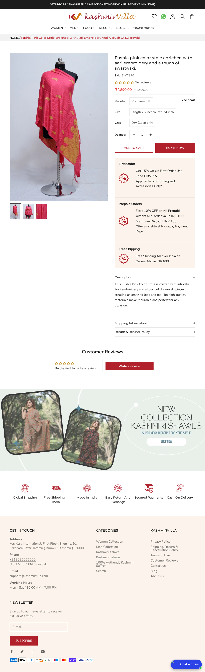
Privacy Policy (160, 541)
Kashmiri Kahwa (107, 552)
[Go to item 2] (28, 211)
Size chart (188, 100)
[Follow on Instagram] (32, 652)
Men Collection (107, 547)
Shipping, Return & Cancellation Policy (164, 548)
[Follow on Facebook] (12, 652)
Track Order (143, 28)
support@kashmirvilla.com (29, 576)
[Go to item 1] (15, 211)
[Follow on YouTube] (43, 652)
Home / (15, 38)
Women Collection (109, 541)
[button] (124, 82)
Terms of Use (160, 555)
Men (73, 28)
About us (157, 576)
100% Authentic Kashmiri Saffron (115, 564)
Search (101, 571)
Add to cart (134, 148)
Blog (154, 571)
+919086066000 (23, 559)
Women (57, 28)
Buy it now (175, 148)
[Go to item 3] (41, 211)
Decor (104, 28)
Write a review (129, 366)
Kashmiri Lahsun (108, 557)
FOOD (87, 28)
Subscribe (23, 641)
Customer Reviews (164, 560)
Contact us (158, 566)
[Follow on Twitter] (22, 652)
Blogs (121, 28)
